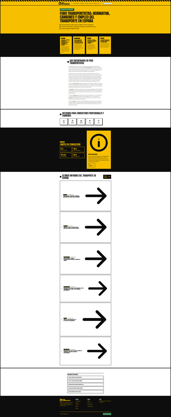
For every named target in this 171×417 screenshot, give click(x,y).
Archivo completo (105, 177)
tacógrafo (71, 89)
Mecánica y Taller (96, 3)
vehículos (75, 95)
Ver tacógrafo (90, 165)
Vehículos (86, 3)
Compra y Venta (89, 404)
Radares (88, 401)
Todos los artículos (90, 406)
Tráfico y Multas (76, 3)
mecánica (70, 97)
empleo (73, 101)
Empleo (91, 3)
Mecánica (77, 408)
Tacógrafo (82, 3)
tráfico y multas (76, 83)
